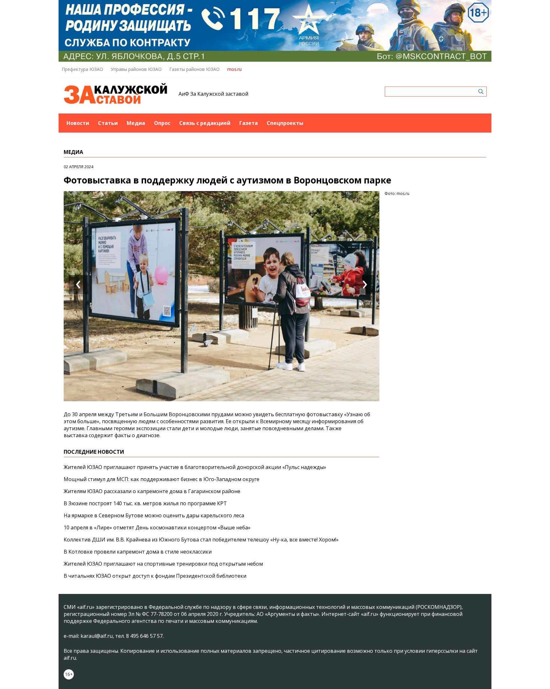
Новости (78, 123)
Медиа (136, 123)
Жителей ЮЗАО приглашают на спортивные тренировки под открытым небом (163, 563)
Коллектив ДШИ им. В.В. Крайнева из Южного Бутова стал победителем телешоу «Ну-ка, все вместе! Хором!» (201, 539)
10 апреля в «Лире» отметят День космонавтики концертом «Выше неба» (157, 527)
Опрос (162, 123)
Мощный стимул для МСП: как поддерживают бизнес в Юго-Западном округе (161, 479)
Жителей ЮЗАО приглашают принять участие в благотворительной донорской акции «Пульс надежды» (195, 467)
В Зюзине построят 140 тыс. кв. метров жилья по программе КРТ (145, 503)
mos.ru (234, 69)
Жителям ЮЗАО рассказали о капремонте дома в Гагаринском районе (152, 491)
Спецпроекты (285, 123)
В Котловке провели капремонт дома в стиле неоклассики (138, 551)
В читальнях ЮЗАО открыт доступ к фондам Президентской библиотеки (155, 575)
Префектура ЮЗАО (82, 69)
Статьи (108, 123)
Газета (248, 123)
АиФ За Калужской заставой (213, 93)
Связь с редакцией (204, 123)
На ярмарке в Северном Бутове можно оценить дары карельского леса (154, 515)
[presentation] (78, 284)
